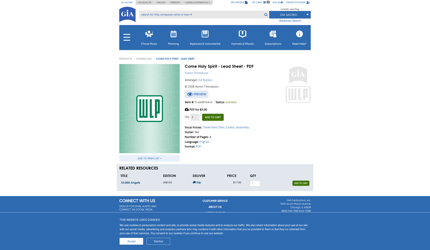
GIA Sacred (127, 2)
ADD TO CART (213, 117)
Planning (173, 43)
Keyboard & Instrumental (205, 43)
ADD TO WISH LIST (149, 158)
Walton (161, 2)
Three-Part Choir (214, 127)
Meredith (175, 2)
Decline (158, 241)
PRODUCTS (125, 58)
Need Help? (299, 43)
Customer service (215, 200)
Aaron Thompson (196, 73)
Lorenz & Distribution (197, 2)
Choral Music (149, 43)
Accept (131, 241)
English (204, 142)
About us (215, 207)
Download (144, 58)
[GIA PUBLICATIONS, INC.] (127, 14)
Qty (187, 117)
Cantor (230, 127)
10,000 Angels (130, 182)
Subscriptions (273, 43)
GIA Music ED (144, 2)
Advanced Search (290, 20)
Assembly (242, 127)
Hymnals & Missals (242, 43)
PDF (198, 146)
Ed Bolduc (205, 80)
